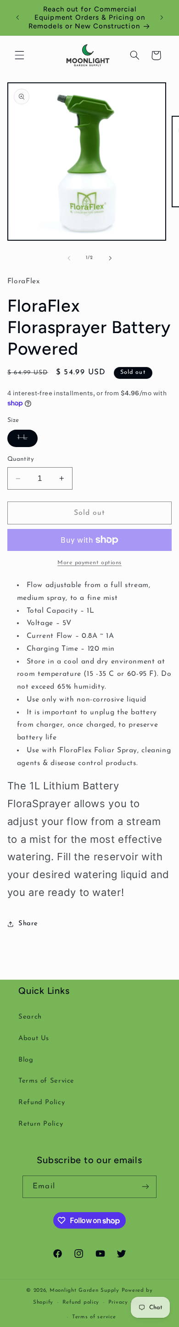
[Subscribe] (145, 1187)
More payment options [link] (89, 563)
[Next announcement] (161, 18)
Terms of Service (46, 1081)
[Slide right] (110, 258)
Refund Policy (41, 1102)
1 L (27, 440)
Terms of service (94, 1317)
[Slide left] (69, 258)
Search (30, 1017)
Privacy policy (127, 1302)
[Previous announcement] (17, 18)
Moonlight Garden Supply (86, 1290)
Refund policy (81, 1302)
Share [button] (28, 923)
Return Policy (40, 1124)
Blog (26, 1060)
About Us (33, 1038)
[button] (19, 55)
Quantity (20, 459)
